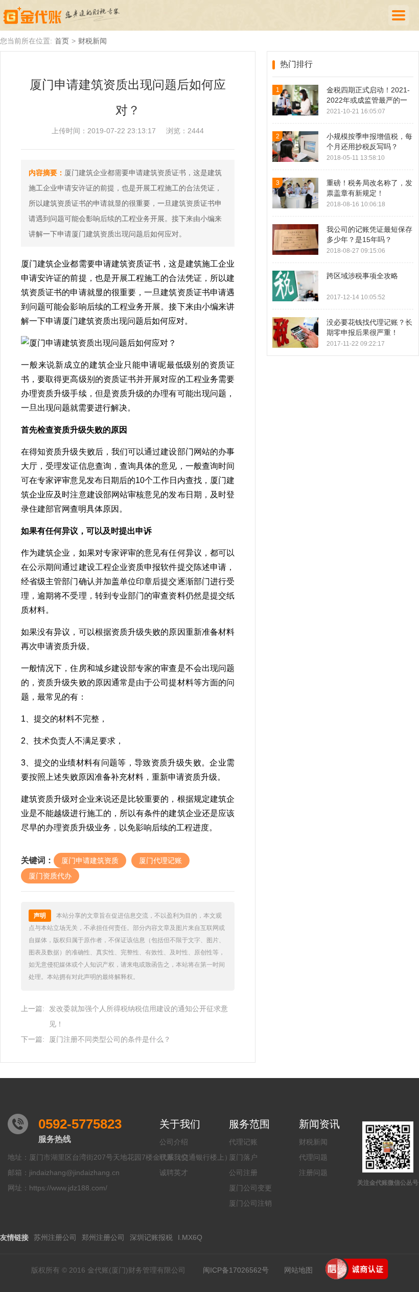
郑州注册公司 (103, 1237)
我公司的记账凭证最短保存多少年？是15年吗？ (369, 234)
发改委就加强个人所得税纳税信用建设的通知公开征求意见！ (138, 1016)
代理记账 (243, 1142)
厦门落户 (243, 1157)
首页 (62, 41)
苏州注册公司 (55, 1237)
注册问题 (313, 1172)
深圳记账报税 (151, 1237)
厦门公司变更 (250, 1188)
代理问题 (313, 1157)
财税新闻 (92, 41)
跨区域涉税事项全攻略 (362, 276)
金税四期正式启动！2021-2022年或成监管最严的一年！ (368, 95)
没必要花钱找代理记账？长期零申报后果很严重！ (369, 327)
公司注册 (243, 1172)
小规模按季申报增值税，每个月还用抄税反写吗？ (369, 141)
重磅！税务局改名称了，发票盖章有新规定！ (369, 188)
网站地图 (298, 1270)
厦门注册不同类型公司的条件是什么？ (110, 1039)
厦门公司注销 (250, 1203)
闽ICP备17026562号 (236, 1270)
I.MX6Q (190, 1237)
